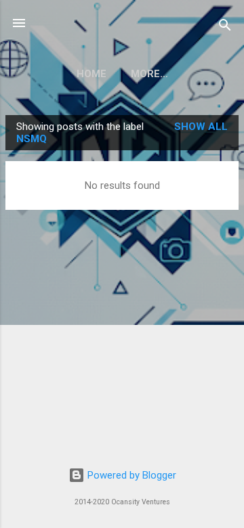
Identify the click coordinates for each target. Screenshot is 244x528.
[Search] (225, 27)
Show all (201, 126)
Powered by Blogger (130, 475)
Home (91, 74)
